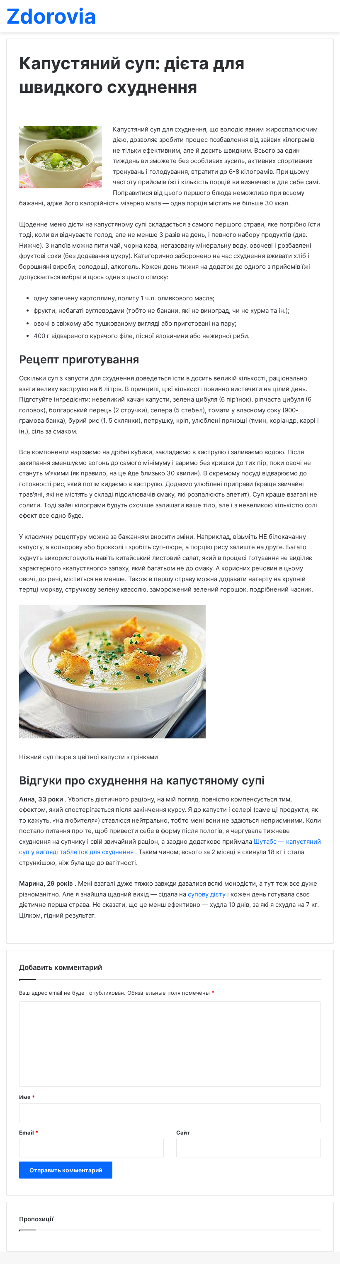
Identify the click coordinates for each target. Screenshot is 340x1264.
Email (28, 1132)
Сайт (183, 1132)
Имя (27, 1097)
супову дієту (207, 894)
